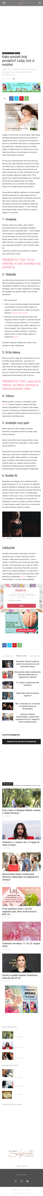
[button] (21, 590)
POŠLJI (21, 606)
